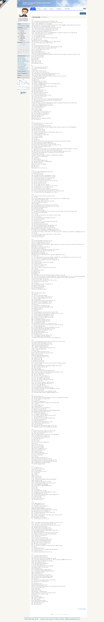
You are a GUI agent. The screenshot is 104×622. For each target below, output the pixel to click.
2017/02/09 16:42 (44, 17)
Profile (22, 30)
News (22, 32)
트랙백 (80, 608)
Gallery (22, 35)
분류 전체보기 (22, 29)
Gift (21, 39)
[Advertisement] (54, 13)
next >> (66, 614)
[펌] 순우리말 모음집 (22, 58)
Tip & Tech (23, 33)
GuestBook (58, 8)
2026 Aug (23, 44)
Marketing (22, 38)
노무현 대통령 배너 (4, 4)
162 (63, 614)
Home (33, 8)
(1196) (23, 61)
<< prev (52, 614)
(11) (23, 60)
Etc (21, 34)
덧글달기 (84, 608)
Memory (22, 40)
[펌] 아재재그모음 (21, 57)
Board (45, 8)
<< (20, 44)
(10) (23, 67)
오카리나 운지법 (21, 62)
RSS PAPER (67, 8)
